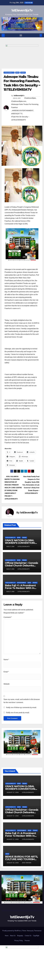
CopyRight (36, 935)
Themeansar (37, 930)
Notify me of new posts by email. (17, 712)
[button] (37, 35)
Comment (8, 617)
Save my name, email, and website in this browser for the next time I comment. (22, 700)
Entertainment (21, 582)
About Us (13, 935)
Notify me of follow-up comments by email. (21, 707)
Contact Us (28, 935)
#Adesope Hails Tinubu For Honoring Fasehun (24, 105)
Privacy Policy (18, 940)
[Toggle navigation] (21, 35)
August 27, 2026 (13, 792)
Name (6, 659)
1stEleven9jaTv (22, 10)
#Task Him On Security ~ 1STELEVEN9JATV (20, 118)
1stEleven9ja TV (9, 72)
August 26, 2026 (13, 863)
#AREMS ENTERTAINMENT (22, 110)
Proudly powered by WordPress (11, 930)
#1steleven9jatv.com (18, 101)
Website (7, 684)
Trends (23, 72)
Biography (20, 935)
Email (6, 672)
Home (6, 935)
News (17, 72)
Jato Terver (26, 863)
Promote (27, 940)
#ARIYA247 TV (16, 114)
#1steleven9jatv (30, 98)
